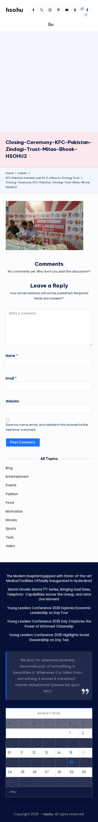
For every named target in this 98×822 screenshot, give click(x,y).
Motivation (14, 511)
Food (10, 502)
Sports (11, 528)
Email (11, 378)
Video (10, 546)
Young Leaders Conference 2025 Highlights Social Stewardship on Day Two (49, 637)
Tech (10, 537)
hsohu (14, 9)
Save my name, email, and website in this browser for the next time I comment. (47, 427)
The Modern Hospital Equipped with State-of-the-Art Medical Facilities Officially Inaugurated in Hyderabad (49, 578)
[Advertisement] (49, 80)
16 (83, 752)
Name (12, 356)
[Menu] (50, 24)
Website (12, 401)
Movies (11, 520)
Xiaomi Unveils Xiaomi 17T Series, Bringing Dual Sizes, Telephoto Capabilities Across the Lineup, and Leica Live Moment (49, 594)
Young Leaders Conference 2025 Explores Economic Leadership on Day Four (49, 610)
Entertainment (17, 476)
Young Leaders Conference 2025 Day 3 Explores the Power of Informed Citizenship (49, 623)
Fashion (12, 494)
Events (11, 485)
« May (12, 792)
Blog (9, 468)
